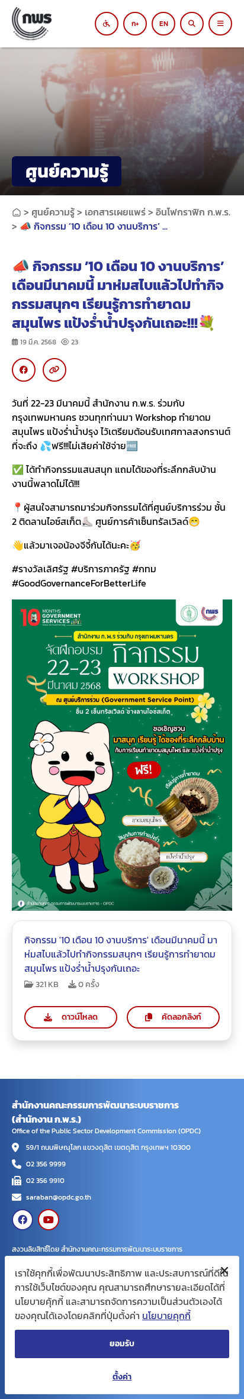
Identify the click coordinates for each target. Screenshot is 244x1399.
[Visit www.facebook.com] (22, 1219)
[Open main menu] (220, 24)
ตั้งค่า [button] (122, 1377)
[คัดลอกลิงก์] (54, 370)
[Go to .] (16, 212)
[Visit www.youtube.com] (48, 1219)
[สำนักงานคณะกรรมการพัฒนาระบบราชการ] (57, 23)
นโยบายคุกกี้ (166, 1315)
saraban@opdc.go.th (58, 1197)
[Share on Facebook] (24, 370)
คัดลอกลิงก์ (181, 1017)
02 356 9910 (45, 1180)
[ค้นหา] (192, 24)
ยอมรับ (122, 1343)
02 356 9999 (46, 1164)
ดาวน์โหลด (80, 1017)
